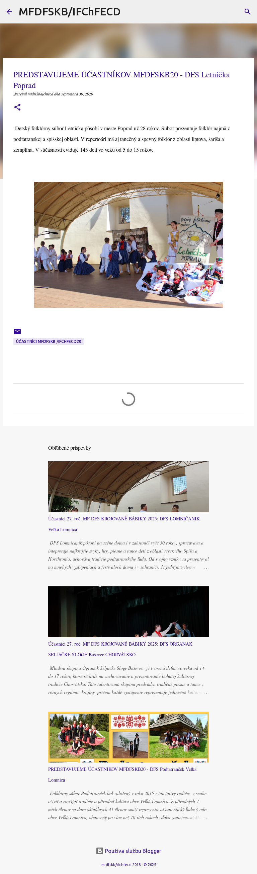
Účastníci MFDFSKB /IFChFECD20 (48, 341)
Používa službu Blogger (132, 851)
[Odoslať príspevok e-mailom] (17, 334)
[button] (17, 107)
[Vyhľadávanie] (130, 12)
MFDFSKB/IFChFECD (70, 11)
